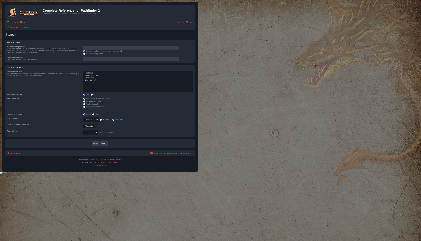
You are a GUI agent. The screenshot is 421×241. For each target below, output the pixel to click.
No (94, 94)
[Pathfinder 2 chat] (138, 75)
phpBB (91, 159)
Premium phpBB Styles (109, 162)
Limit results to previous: (18, 125)
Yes (87, 94)
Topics (98, 114)
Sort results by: (13, 118)
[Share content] (138, 80)
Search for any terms (94, 54)
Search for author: (15, 58)
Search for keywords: (16, 47)
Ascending (106, 119)
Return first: (12, 131)
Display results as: (15, 114)
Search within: (13, 98)
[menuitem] (23, 22)
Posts (88, 114)
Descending (120, 119)
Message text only (93, 101)
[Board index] (24, 11)
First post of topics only (95, 107)
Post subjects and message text (99, 98)
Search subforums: (15, 94)
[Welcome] (138, 78)
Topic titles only (92, 104)
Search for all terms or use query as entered (104, 51)
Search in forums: (14, 72)
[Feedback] (138, 73)
